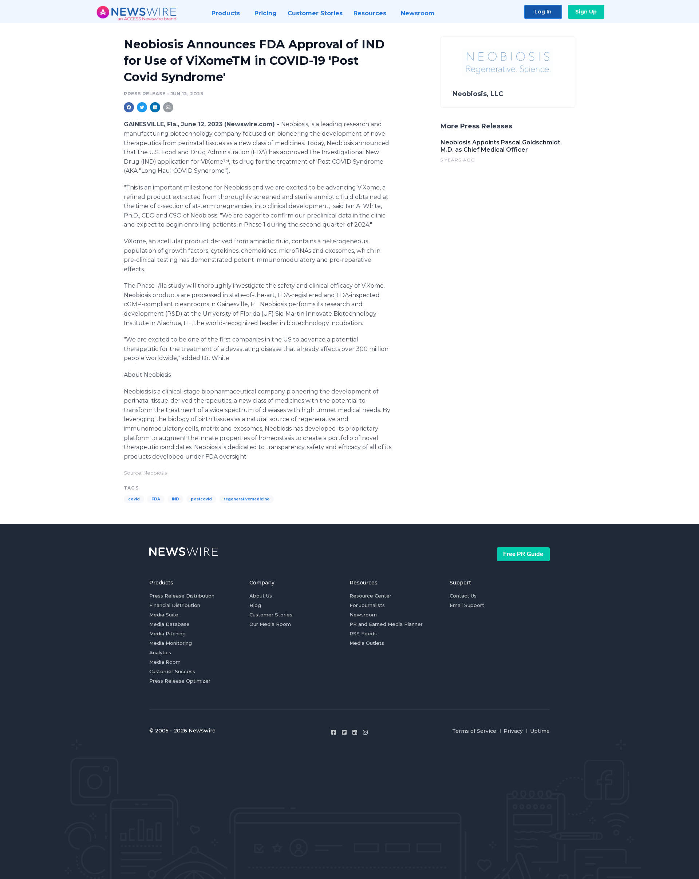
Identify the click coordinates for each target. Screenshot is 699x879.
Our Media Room (270, 624)
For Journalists (367, 605)
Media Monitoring (170, 643)
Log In (543, 11)
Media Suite (163, 615)
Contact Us (463, 596)
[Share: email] (168, 107)
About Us (260, 596)
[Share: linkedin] (155, 107)
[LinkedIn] (354, 732)
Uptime (540, 731)
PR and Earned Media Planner (386, 624)
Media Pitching (167, 633)
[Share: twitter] (142, 107)
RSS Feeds (363, 633)
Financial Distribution (174, 605)
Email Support (467, 605)
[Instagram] (365, 732)
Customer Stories (270, 615)
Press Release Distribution (181, 596)
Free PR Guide (523, 554)
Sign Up (586, 11)
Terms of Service (474, 731)
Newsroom (363, 615)
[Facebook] (333, 732)
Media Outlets (367, 643)
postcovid (201, 499)
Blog (255, 605)
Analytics (160, 652)
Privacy (513, 731)
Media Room (165, 662)
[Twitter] (344, 732)
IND (175, 499)
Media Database (169, 624)
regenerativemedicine (246, 499)
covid (134, 499)
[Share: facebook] (129, 107)
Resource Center (370, 596)
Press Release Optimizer (179, 681)
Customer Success (172, 671)
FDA (155, 499)
